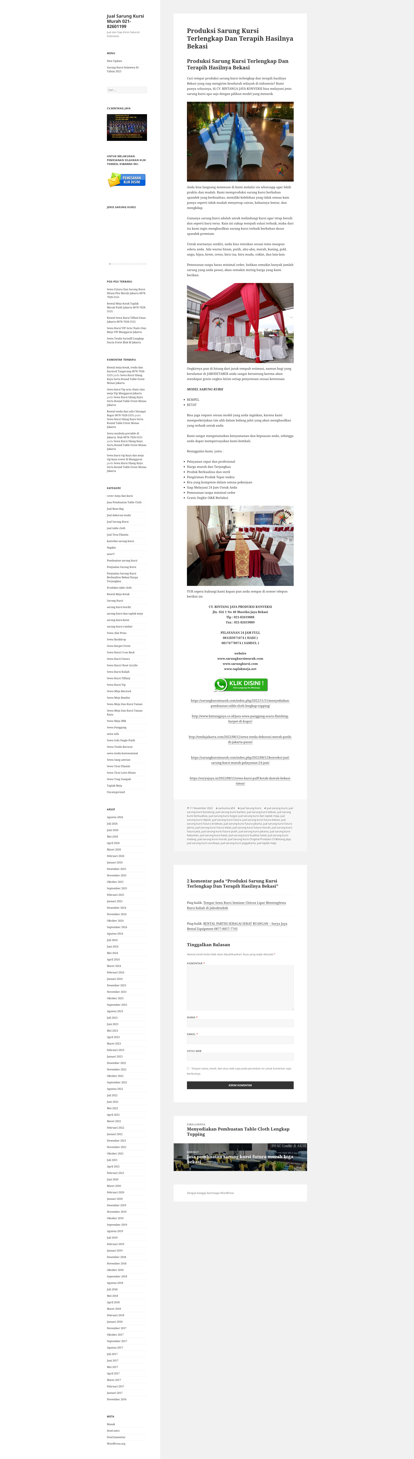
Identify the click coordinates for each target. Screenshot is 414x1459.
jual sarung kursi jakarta (253, 831)
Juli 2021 (112, 1160)
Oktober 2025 (115, 882)
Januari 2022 (115, 1134)
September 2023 (117, 1005)
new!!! (111, 554)
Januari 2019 (115, 1250)
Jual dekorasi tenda (119, 515)
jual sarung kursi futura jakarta (243, 823)
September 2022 (117, 1082)
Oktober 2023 (115, 998)
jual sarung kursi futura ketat (213, 827)
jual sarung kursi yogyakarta (238, 843)
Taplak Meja (114, 785)
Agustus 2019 (115, 1231)
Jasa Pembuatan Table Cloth (124, 502)
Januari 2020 (115, 1199)
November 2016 (116, 1399)
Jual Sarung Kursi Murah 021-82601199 (125, 21)
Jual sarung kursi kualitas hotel (247, 835)
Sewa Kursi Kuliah (118, 672)
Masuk (111, 1424)
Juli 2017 (112, 1354)
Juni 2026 (112, 830)
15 (144, 264)
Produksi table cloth (119, 587)
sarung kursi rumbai (119, 626)
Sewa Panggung (116, 727)
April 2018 (113, 1302)
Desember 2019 (116, 1205)
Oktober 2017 (115, 1334)
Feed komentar (116, 1437)
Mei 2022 (112, 1108)
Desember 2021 (116, 1140)
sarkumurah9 (226, 808)
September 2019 (117, 1224)
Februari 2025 (115, 895)
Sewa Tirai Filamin (118, 766)
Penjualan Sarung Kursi (121, 567)
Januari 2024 (115, 979)
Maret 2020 (114, 1186)
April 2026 (113, 843)
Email (192, 1034)
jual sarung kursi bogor (223, 816)
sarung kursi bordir (119, 607)
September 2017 (117, 1341)
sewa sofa (113, 734)
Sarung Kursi (115, 600)
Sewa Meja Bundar (118, 697)
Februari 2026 (115, 856)
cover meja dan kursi (120, 496)
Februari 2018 (115, 1315)
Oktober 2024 (115, 920)
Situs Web (194, 1051)
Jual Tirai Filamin (117, 534)
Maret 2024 (114, 966)
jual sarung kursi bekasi (261, 812)
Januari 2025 (115, 901)
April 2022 (113, 1114)
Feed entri (113, 1430)
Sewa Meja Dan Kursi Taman (124, 704)
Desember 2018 (116, 1257)
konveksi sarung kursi (120, 541)
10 (132, 264)
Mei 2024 (112, 953)
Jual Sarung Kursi (118, 521)
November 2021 (116, 1147)
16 (146, 264)
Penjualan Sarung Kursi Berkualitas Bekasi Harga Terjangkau (122, 577)
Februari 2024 (115, 972)
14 (141, 264)
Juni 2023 (112, 1024)
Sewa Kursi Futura (118, 659)
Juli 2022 (112, 1095)
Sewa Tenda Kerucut (120, 747)
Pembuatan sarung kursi (122, 560)
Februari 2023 (115, 1050)
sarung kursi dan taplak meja (125, 613)
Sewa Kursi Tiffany (118, 678)
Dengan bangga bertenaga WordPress (210, 1193)
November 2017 (116, 1328)
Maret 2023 (114, 1043)
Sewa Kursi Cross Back (121, 652)
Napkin (111, 547)
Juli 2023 (112, 1017)
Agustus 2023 (115, 1011)
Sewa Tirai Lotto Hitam (121, 772)
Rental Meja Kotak (118, 594)
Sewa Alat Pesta (116, 633)
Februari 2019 (115, 1244)
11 (134, 264)
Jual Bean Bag (115, 509)
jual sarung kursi (277, 808)
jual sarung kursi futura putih (219, 831)
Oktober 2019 (115, 1218)
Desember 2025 (116, 869)
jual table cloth (116, 528)
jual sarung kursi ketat (213, 835)
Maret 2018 (114, 1309)
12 (136, 264)
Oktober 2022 (115, 1076)
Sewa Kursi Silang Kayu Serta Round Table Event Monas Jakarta (126, 379)
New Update (114, 61)
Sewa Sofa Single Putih (121, 740)
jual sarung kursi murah (212, 839)
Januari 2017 (115, 1393)
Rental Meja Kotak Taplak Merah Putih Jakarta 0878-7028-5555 (126, 307)
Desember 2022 (116, 1063)
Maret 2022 (114, 1121)
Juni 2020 (112, 1179)
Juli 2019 (112, 1237)
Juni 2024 (112, 946)
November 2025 (116, 875)
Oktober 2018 (115, 1270)
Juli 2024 (112, 940)
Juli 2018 (112, 1289)
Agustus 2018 (115, 1283)
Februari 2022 (115, 1127)
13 (139, 264)
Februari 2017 (115, 1386)
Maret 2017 (114, 1380)
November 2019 (116, 1212)
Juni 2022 (112, 1102)
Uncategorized (116, 792)
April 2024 (113, 959)
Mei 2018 (112, 1296)
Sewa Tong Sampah (119, 779)
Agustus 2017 (115, 1347)
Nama (192, 1017)
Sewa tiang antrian (118, 760)
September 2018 (117, 1276)
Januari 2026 (115, 862)
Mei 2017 (112, 1367)
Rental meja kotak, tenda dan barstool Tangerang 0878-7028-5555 (126, 371)
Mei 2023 (112, 1030)
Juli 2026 (112, 823)
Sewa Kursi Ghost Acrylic (122, 665)
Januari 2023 (115, 1056)
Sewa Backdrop (116, 639)
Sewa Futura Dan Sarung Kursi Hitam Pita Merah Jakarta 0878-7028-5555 (126, 293)
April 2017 (113, 1373)
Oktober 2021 (115, 1153)
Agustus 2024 (115, 933)
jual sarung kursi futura (226, 820)
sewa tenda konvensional (122, 753)
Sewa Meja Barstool (119, 691)
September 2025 (117, 888)
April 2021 (113, 1166)
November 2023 (116, 992)
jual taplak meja (266, 843)
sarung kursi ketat (118, 620)
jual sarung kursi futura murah (251, 827)
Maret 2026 (114, 849)
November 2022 (116, 1069)
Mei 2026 (112, 836)
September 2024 (117, 927)
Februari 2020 (115, 1192)
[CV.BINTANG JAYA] (127, 127)
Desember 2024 (116, 907)
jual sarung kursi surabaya (203, 843)
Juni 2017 (112, 1360)
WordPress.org (116, 1443)
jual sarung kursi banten (230, 812)
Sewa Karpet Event (119, 646)
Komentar (196, 963)
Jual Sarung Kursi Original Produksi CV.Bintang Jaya (259, 839)
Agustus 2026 (115, 817)
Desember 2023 (116, 985)
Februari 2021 (115, 1173)
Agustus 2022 (115, 1089)
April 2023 (113, 1037)
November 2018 (116, 1263)
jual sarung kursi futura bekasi (261, 820)
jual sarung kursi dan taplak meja (258, 816)
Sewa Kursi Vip (116, 684)
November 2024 (116, 914)
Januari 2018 (115, 1321)
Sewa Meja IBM (116, 721)
